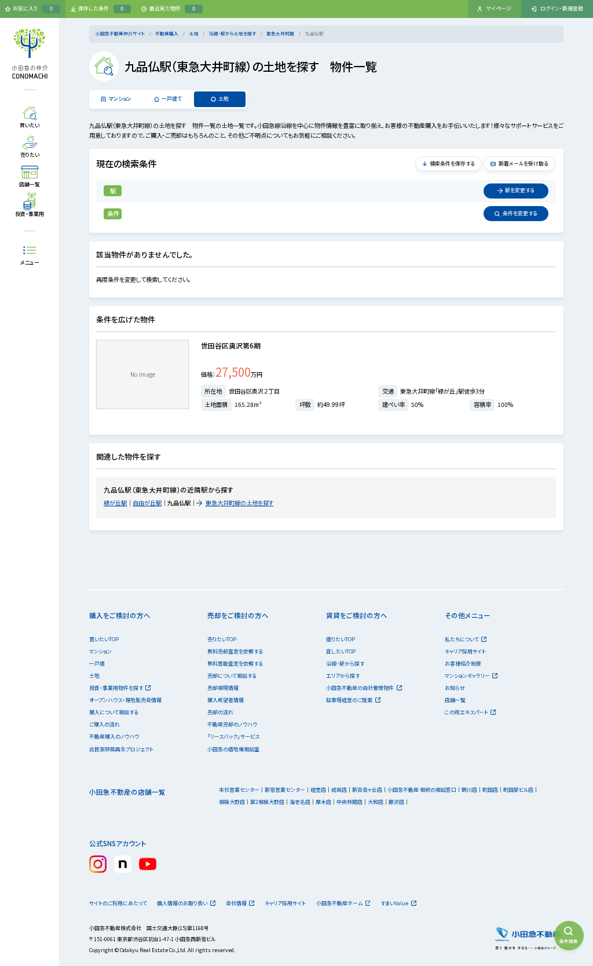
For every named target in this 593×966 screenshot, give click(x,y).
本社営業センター (239, 790)
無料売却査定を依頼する (235, 651)
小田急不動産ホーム (339, 903)
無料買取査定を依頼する (235, 663)
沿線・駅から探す (345, 663)
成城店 (339, 790)
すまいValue (394, 903)
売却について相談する (232, 675)
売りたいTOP (221, 639)
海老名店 (300, 802)
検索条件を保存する (452, 163)
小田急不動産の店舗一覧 (127, 791)
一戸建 (97, 663)
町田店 (490, 790)
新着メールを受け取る (523, 163)
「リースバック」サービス (233, 736)
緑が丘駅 (115, 502)
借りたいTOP (340, 639)
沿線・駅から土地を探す (232, 33)
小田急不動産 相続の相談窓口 (421, 790)
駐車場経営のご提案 (349, 700)
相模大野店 (232, 802)
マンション (120, 98)
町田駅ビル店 (518, 790)
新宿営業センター (285, 790)
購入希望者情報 (225, 700)
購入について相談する (113, 712)
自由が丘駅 (147, 502)
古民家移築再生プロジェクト (121, 749)
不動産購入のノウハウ (114, 736)
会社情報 (236, 903)
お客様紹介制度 (463, 663)
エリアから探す (343, 675)
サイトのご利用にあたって (118, 903)
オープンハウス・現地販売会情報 (125, 700)
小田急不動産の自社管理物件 (360, 688)
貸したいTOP (341, 651)
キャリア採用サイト (465, 651)
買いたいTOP (104, 639)
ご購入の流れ (104, 724)
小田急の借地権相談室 (233, 749)
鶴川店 (469, 790)
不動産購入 (166, 33)
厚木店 (323, 802)
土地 (194, 33)
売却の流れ (220, 712)
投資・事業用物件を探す (116, 688)
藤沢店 (396, 802)
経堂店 (318, 790)
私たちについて (462, 639)
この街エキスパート (466, 712)
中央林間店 (349, 802)
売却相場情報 (223, 688)
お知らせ (455, 688)
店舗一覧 (455, 700)
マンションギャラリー (467, 675)
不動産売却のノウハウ (232, 724)
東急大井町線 (280, 33)
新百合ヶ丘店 (367, 790)
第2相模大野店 (267, 802)
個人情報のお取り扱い (182, 903)
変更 (520, 190)
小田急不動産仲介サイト (120, 33)
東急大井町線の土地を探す (239, 502)
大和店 (375, 802)
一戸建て (172, 98)
